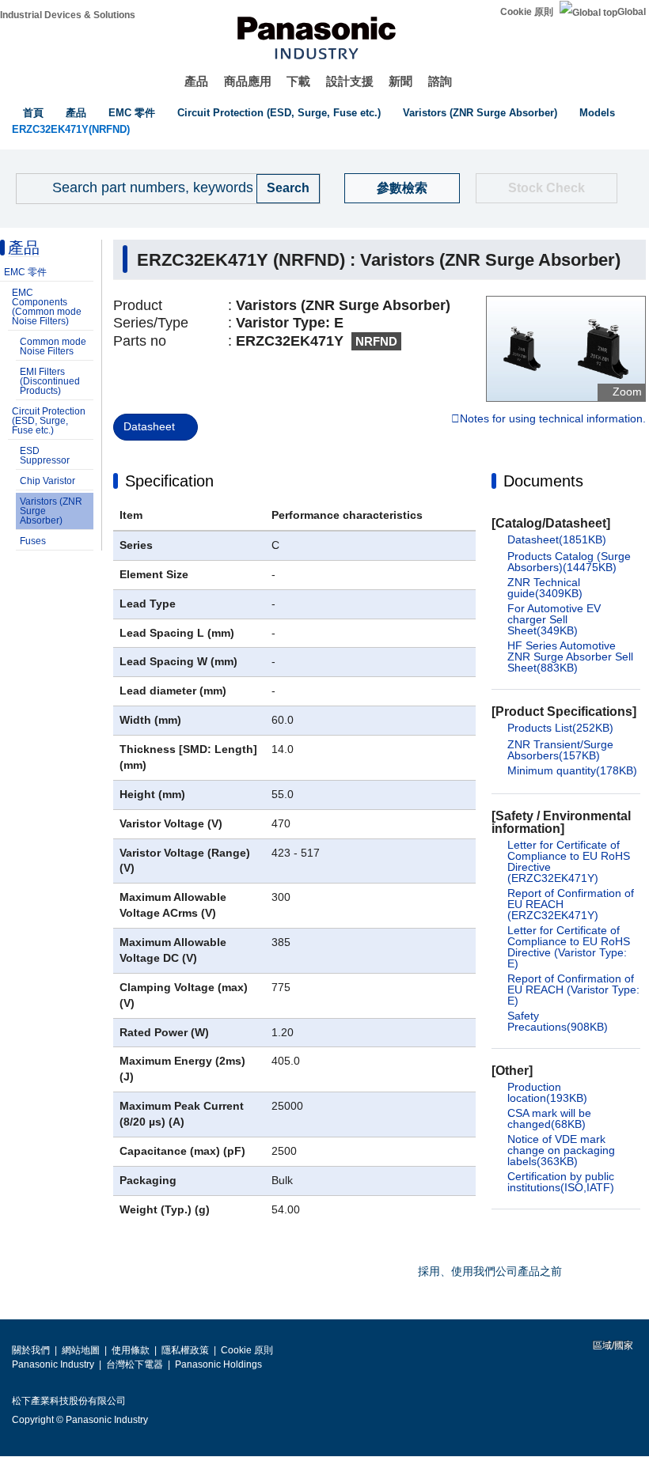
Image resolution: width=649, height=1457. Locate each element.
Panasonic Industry (53, 1364)
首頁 (33, 113)
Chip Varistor (47, 480)
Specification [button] (169, 481)
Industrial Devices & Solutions (67, 15)
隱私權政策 (185, 1350)
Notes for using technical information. (553, 419)
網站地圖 (81, 1350)
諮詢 (440, 81)
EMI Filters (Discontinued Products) (50, 381)
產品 (196, 81)
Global (631, 11)
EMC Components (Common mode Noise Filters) (47, 307)
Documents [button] (543, 481)
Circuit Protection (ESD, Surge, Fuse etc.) (279, 113)
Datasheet (149, 426)
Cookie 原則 (526, 11)
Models (597, 113)
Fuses (33, 541)
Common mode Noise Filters (53, 346)
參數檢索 (402, 188)
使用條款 (131, 1350)
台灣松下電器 (134, 1364)
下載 (298, 81)
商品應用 (247, 81)
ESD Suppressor (45, 455)
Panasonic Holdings (218, 1364)
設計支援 (350, 81)
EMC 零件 (131, 113)
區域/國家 (611, 1345)
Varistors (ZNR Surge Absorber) (480, 113)
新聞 (400, 81)
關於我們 (31, 1350)
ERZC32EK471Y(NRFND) (71, 129)
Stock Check (546, 188)
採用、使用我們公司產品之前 (490, 1271)
